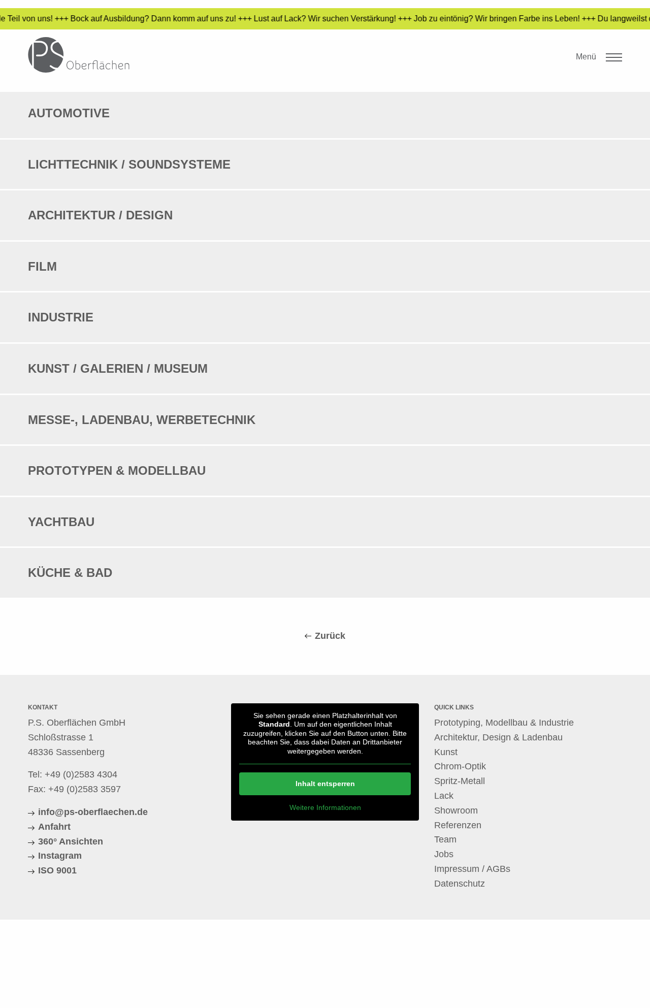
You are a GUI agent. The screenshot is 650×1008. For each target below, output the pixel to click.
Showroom (456, 810)
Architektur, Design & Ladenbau (498, 737)
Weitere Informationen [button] (325, 807)
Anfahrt (54, 827)
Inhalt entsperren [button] (325, 783)
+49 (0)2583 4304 (81, 774)
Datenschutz (459, 884)
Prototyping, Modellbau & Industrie (504, 723)
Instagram (60, 856)
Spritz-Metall (459, 781)
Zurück (330, 635)
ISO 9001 (57, 870)
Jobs (443, 854)
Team (445, 839)
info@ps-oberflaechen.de (93, 812)
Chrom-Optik (460, 766)
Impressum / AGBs (472, 869)
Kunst (446, 752)
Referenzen (457, 825)
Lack (443, 796)
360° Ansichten (70, 841)
